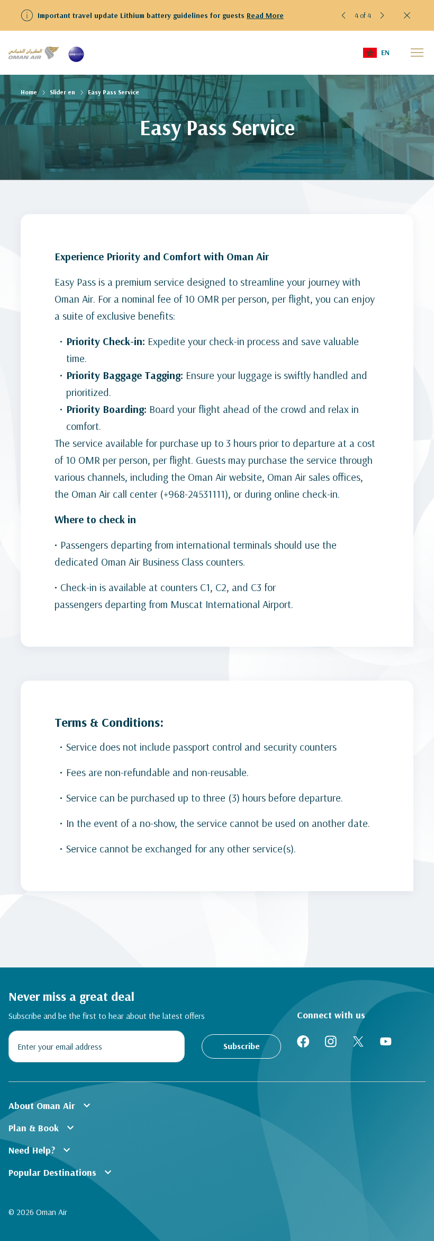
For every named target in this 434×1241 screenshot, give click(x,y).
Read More (265, 15)
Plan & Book (42, 1127)
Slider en (62, 92)
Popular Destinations (61, 1172)
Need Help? (40, 1149)
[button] (344, 15)
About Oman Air (50, 1105)
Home (29, 92)
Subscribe (241, 1046)
